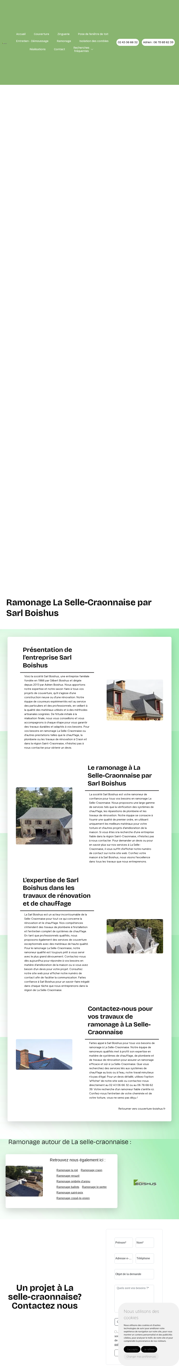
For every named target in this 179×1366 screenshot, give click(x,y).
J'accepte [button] (132, 1349)
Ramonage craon (91, 1170)
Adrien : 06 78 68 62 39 (158, 42)
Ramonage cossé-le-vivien (73, 1198)
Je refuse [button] (149, 1349)
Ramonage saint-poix (69, 1192)
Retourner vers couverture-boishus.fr (141, 1108)
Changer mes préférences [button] (141, 1356)
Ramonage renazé (68, 1175)
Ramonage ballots (67, 1186)
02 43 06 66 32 (128, 42)
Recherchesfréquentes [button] (81, 49)
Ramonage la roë (67, 1170)
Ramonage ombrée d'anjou (73, 1181)
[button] (92, 49)
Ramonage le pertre (94, 1186)
